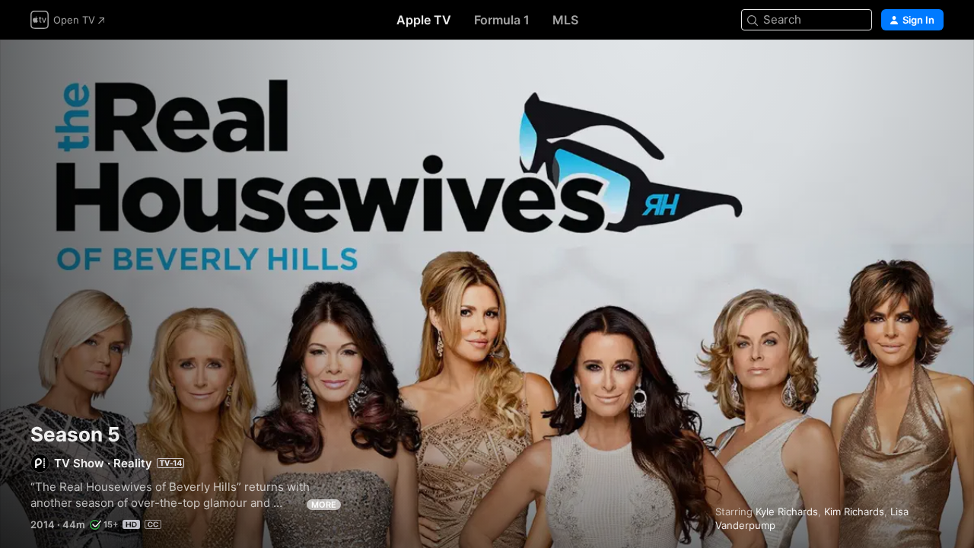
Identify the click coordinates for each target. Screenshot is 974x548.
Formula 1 (502, 19)
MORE (323, 504)
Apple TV (423, 19)
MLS (565, 19)
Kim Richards (854, 511)
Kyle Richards (787, 511)
